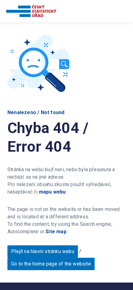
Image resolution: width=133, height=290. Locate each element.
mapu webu (52, 192)
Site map (55, 231)
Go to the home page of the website (51, 264)
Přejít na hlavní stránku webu (42, 251)
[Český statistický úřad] (31, 12)
